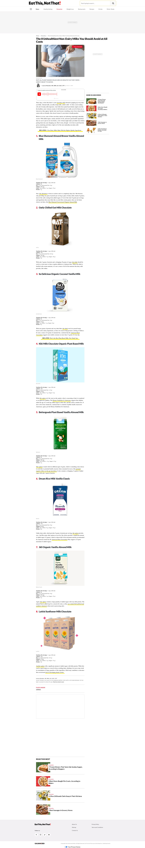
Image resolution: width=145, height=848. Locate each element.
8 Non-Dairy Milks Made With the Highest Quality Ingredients (64, 130)
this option (43, 398)
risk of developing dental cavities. (55, 672)
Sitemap (74, 827)
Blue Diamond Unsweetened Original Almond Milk (63, 202)
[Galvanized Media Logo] (39, 843)
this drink (74, 262)
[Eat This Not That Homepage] (45, 3)
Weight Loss (70, 9)
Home (37, 35)
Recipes (92, 9)
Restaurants (81, 9)
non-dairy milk (61, 102)
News (37, 9)
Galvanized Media (72, 843)
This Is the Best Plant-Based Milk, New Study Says (64, 338)
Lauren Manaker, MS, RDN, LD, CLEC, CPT (53, 85)
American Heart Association (59, 539)
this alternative (43, 193)
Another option (40, 666)
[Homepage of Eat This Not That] (42, 824)
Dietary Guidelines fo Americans (62, 400)
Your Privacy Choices (74, 847)
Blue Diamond (39, 178)
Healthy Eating (48, 9)
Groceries (59, 9)
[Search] (113, 3)
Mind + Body (110, 9)
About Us (74, 824)
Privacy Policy (95, 824)
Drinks (100, 9)
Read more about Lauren (58, 682)
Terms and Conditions (97, 827)
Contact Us (75, 830)
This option (39, 467)
